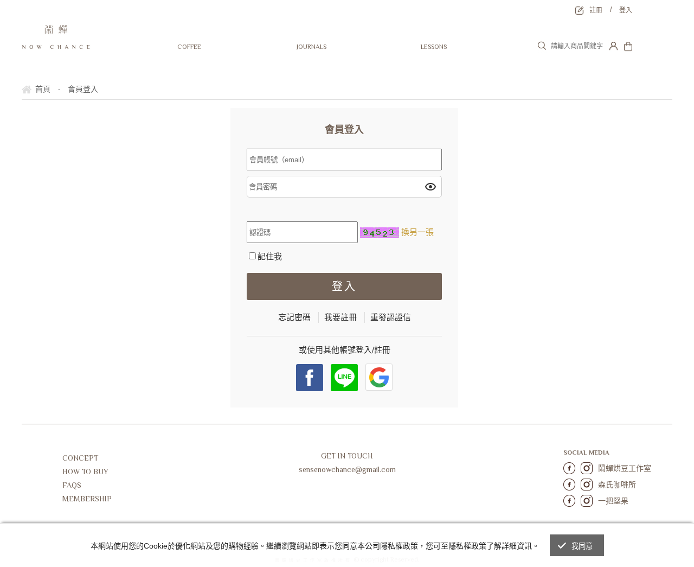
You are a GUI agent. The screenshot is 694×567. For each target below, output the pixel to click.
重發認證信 (390, 317)
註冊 (595, 10)
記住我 (270, 256)
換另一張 (417, 232)
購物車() (650, 51)
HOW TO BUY (85, 471)
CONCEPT (80, 458)
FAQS (71, 485)
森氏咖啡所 (617, 484)
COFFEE (189, 46)
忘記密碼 (294, 317)
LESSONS (434, 46)
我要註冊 (340, 317)
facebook (309, 377)
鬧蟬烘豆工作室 (624, 468)
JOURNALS (311, 46)
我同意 (582, 546)
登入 (625, 10)
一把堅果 (613, 500)
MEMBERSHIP (87, 498)
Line (344, 377)
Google (379, 377)
